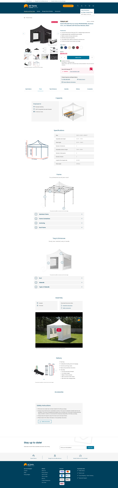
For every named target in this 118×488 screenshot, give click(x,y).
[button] (89, 5)
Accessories (90, 89)
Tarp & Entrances (53, 89)
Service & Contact (68, 6)
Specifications (28, 89)
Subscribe (90, 447)
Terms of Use (44, 474)
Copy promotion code (74, 71)
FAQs (25, 472)
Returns (43, 478)
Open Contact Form (88, 12)
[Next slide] (58, 33)
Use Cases (44, 482)
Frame (40, 89)
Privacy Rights (27, 474)
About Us (44, 470)
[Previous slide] (23, 33)
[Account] (81, 6)
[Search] (78, 6)
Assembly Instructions (67, 305)
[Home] (24, 17)
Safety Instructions (46, 421)
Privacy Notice (45, 472)
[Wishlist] (85, 6)
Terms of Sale (44, 476)
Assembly (66, 89)
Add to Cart (78, 57)
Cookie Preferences (46, 480)
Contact (25, 470)
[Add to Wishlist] (92, 57)
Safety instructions (67, 308)
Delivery (78, 89)
